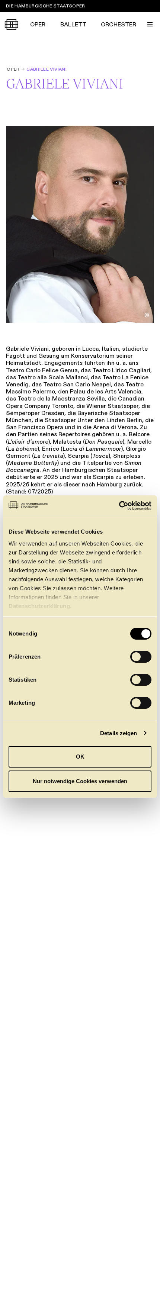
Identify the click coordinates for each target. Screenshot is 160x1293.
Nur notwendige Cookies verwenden (80, 781)
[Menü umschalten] (150, 24)
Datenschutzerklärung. (40, 606)
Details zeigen (118, 733)
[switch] (140, 657)
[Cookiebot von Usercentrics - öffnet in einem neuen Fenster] (118, 506)
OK (80, 756)
